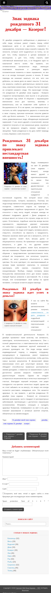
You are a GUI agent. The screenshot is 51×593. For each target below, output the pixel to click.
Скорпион (11, 565)
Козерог (5, 11)
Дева (10, 547)
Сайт (4, 489)
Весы (10, 541)
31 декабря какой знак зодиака (23, 420)
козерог (27, 424)
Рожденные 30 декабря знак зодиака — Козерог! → (37, 436)
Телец (10, 571)
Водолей (11, 544)
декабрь (45, 420)
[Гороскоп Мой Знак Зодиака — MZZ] (25, 8)
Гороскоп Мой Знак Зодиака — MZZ (28, 588)
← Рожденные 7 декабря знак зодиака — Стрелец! (13, 436)
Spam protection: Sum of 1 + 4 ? (23, 501)
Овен (10, 556)
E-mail (5, 484)
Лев (9, 553)
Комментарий (8, 457)
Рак (9, 559)
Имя (4, 479)
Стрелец (11, 568)
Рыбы (10, 562)
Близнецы (12, 538)
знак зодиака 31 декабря (12, 424)
